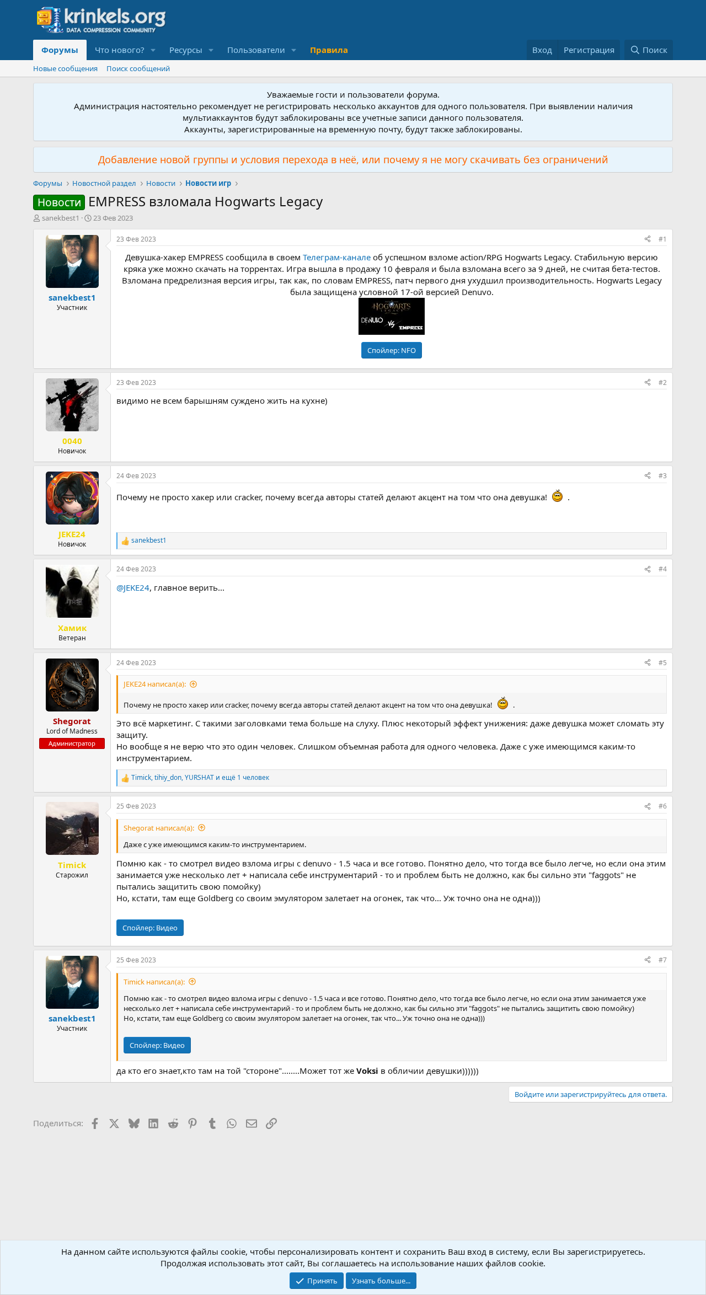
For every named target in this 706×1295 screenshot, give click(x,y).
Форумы (59, 49)
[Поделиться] (647, 239)
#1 (663, 239)
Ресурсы (185, 49)
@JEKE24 (132, 587)
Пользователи (256, 49)
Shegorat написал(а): (159, 828)
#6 (663, 806)
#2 (663, 382)
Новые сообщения (65, 68)
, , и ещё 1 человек (200, 777)
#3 (663, 475)
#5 (663, 662)
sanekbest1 (60, 218)
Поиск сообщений (138, 68)
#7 (663, 960)
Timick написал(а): (154, 982)
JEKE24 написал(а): (155, 684)
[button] (153, 50)
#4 (663, 569)
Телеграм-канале (337, 257)
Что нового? (120, 49)
